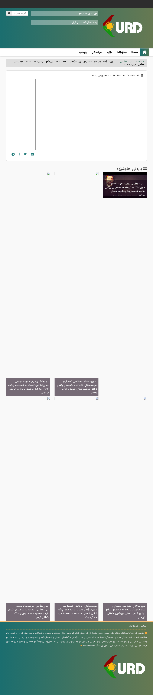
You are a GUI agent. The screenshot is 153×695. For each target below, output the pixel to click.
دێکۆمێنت (122, 52)
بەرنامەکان (97, 52)
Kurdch (140, 62)
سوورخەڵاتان (126, 62)
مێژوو (109, 52)
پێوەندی (83, 52)
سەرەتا (134, 52)
